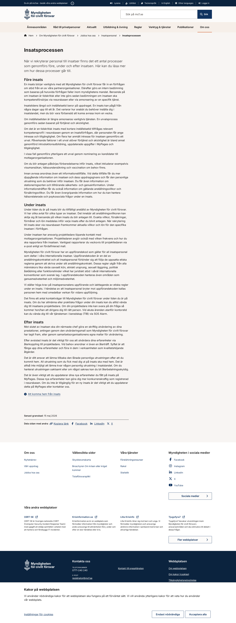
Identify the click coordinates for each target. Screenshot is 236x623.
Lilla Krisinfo (127, 517)
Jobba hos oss (88, 35)
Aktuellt (91, 27)
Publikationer (185, 27)
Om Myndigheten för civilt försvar (57, 35)
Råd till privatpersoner (66, 27)
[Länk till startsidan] (39, 14)
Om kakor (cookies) (179, 574)
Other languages (185, 3)
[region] (118, 602)
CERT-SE (29, 517)
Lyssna (117, 3)
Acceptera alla (198, 614)
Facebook (81, 423)
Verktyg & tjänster (160, 27)
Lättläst (132, 3)
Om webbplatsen (178, 568)
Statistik (124, 472)
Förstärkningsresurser (131, 459)
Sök (206, 14)
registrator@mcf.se (82, 578)
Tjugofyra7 (175, 517)
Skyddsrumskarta (81, 459)
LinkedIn (99, 423)
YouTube (178, 485)
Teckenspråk (150, 3)
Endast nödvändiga (168, 614)
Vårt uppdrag (31, 466)
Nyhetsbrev (30, 459)
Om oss (204, 27)
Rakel (123, 466)
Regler (138, 27)
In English (166, 3)
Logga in (205, 3)
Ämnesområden (37, 27)
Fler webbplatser (188, 539)
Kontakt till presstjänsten (131, 568)
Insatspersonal (109, 35)
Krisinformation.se (83, 517)
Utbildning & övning (115, 27)
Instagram (179, 466)
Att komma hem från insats (44, 394)
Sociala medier (196, 497)
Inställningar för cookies (38, 614)
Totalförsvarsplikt (81, 476)
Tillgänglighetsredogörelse (182, 580)
